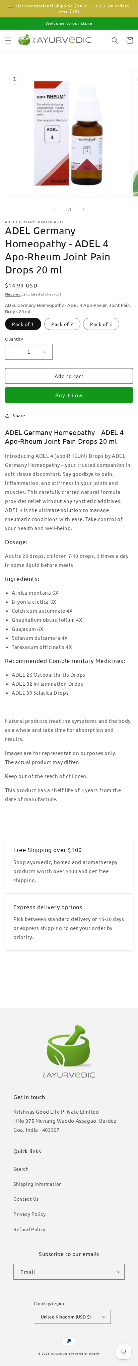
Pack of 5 (101, 324)
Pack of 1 (23, 324)
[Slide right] (83, 209)
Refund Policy (29, 1229)
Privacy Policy (29, 1214)
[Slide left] (54, 209)
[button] (8, 40)
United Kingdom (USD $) (66, 1316)
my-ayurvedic (60, 1353)
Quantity (14, 339)
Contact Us (26, 1199)
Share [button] (19, 415)
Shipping (13, 293)
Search (21, 1169)
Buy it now (69, 395)
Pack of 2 (62, 324)
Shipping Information (37, 1184)
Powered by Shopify (85, 1353)
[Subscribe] (117, 1272)
